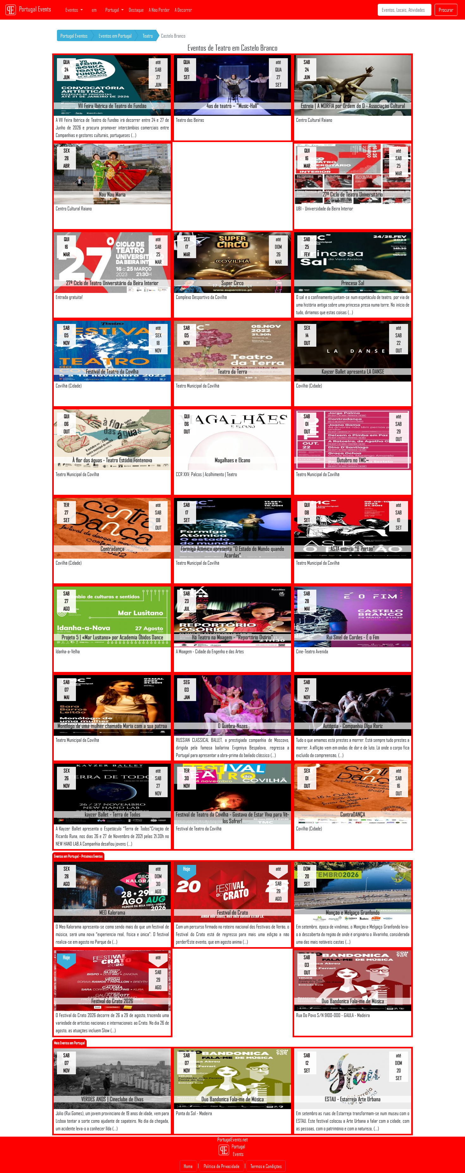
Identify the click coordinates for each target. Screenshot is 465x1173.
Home (188, 1166)
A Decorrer (183, 10)
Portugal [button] (112, 10)
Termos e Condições (266, 1166)
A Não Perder (159, 10)
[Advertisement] (232, 186)
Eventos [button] (72, 10)
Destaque (136, 10)
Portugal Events (35, 9)
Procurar (446, 10)
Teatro (148, 36)
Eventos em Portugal (115, 36)
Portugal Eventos (74, 36)
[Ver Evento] (112, 85)
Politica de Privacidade (221, 1166)
